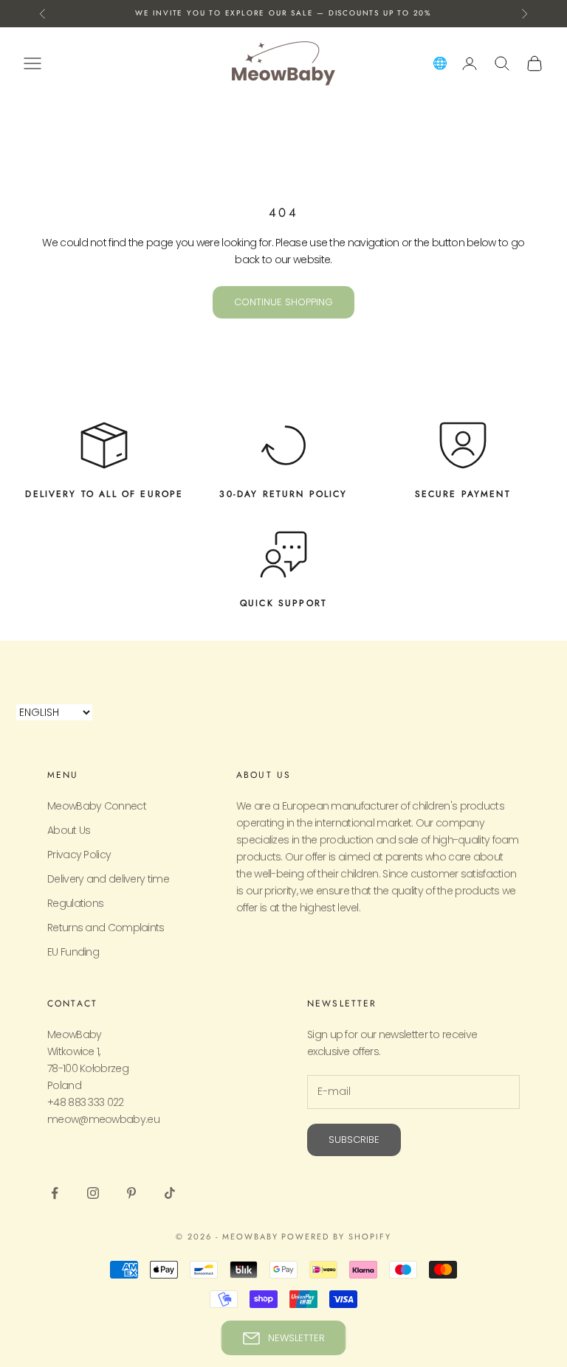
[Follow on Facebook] (54, 1193)
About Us (68, 830)
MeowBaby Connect (96, 806)
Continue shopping (283, 302)
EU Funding (73, 952)
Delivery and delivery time (108, 879)
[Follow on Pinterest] (131, 1193)
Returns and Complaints (106, 927)
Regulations (75, 903)
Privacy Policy (79, 854)
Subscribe (354, 1140)
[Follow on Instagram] (93, 1193)
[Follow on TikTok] (169, 1193)
